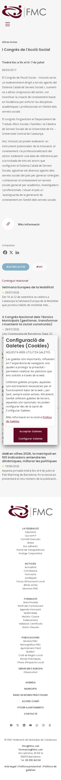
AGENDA (30, 682)
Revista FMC (30, 641)
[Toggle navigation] (7, 24)
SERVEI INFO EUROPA (30, 668)
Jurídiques (31, 578)
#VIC (39, 267)
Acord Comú (30, 701)
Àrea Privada (30, 602)
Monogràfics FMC (30, 644)
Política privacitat (29, 766)
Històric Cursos (30, 616)
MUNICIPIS (30, 688)
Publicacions (30, 620)
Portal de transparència (30, 550)
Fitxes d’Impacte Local (30, 662)
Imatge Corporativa (30, 553)
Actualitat (30, 567)
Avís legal (10, 766)
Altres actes (31, 585)
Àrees (30, 542)
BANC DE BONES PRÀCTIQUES (30, 695)
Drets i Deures (30, 627)
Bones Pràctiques (30, 659)
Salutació (30, 532)
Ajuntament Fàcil (31, 648)
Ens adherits (30, 546)
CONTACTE (30, 713)
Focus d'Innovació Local (31, 581)
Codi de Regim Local (30, 655)
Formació (30, 574)
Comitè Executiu (30, 539)
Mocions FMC (30, 588)
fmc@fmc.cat (30, 746)
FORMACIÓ (30, 599)
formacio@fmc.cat (30, 749)
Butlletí (30, 651)
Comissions (30, 570)
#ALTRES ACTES (15, 267)
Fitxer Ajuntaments (30, 707)
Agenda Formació (30, 609)
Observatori (30, 672)
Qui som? (30, 535)
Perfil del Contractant (30, 606)
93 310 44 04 (33, 760)
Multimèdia (30, 613)
